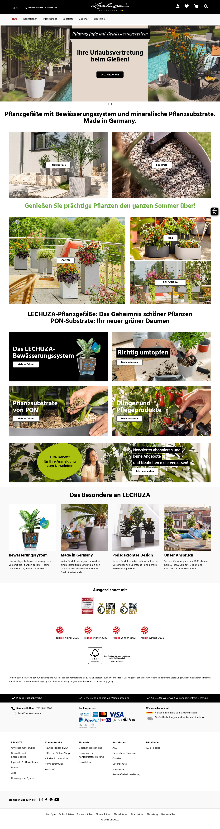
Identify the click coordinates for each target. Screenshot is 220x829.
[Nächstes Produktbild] (216, 67)
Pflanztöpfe (137, 814)
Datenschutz (119, 764)
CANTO (65, 260)
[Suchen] (205, 8)
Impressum (118, 769)
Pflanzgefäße (50, 19)
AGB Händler (153, 748)
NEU (14, 19)
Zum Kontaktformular (30, 714)
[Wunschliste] (186, 6)
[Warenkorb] (196, 8)
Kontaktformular (54, 764)
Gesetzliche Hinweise (124, 753)
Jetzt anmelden (145, 471)
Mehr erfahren (26, 364)
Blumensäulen (85, 814)
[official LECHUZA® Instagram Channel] (41, 800)
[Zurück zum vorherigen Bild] (3, 67)
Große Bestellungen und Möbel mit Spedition (180, 717)
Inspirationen (30, 19)
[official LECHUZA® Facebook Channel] (46, 800)
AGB (114, 748)
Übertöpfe (50, 814)
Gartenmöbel (168, 814)
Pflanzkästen (121, 814)
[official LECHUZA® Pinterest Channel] (51, 800)
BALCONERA (170, 282)
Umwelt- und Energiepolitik (19, 755)
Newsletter (85, 762)
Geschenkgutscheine (90, 748)
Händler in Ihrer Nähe (56, 759)
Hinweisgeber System (23, 778)
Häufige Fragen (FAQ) (56, 748)
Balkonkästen (66, 814)
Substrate (68, 19)
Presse (14, 768)
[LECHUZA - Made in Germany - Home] (110, 6)
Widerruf (50, 769)
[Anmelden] (177, 8)
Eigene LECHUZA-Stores (24, 762)
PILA (170, 238)
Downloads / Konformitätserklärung (91, 755)
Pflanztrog (152, 814)
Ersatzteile (99, 19)
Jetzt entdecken (110, 75)
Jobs (13, 773)
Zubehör (83, 19)
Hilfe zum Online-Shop (57, 753)
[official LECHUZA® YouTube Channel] (56, 800)
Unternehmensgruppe (23, 748)
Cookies (116, 759)
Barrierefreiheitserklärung (126, 775)
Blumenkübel (103, 814)
